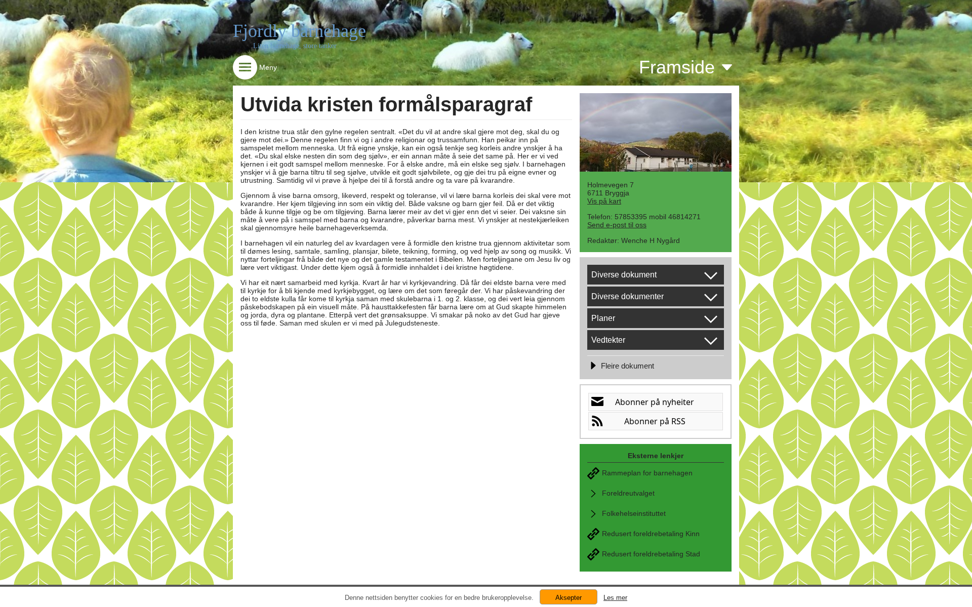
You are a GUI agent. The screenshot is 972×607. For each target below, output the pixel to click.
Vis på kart (604, 201)
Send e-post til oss (616, 225)
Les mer (615, 597)
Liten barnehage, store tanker (295, 46)
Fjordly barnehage (299, 31)
